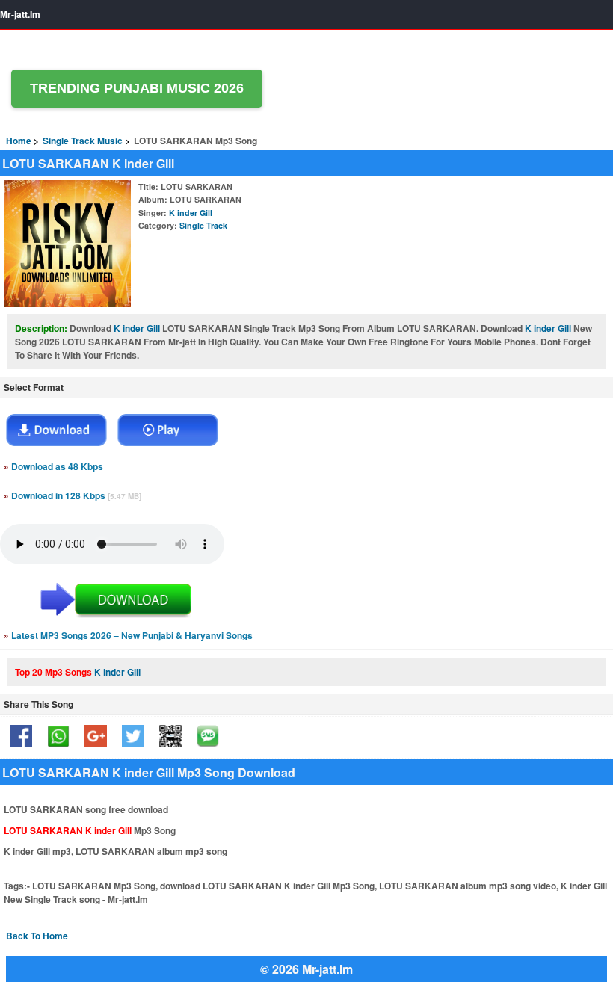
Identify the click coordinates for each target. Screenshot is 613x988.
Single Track (203, 225)
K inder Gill (190, 212)
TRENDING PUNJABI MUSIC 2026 (137, 88)
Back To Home (37, 935)
